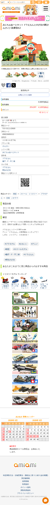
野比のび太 (6, 170)
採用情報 (25, 481)
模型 (15, 194)
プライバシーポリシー (25, 493)
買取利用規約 (26, 490)
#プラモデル (10, 244)
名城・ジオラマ (12, 198)
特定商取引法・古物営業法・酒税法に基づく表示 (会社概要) (25, 475)
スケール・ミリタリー (28, 194)
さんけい (5, 146)
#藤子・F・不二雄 (12, 254)
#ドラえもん (29, 254)
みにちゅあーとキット (10, 152)
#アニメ (34, 244)
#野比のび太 (10, 260)
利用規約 (25, 484)
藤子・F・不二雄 (8, 161)
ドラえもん (6, 158)
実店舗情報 (25, 478)
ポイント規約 (26, 487)
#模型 (7, 249)
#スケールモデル (20, 249)
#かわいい (23, 244)
